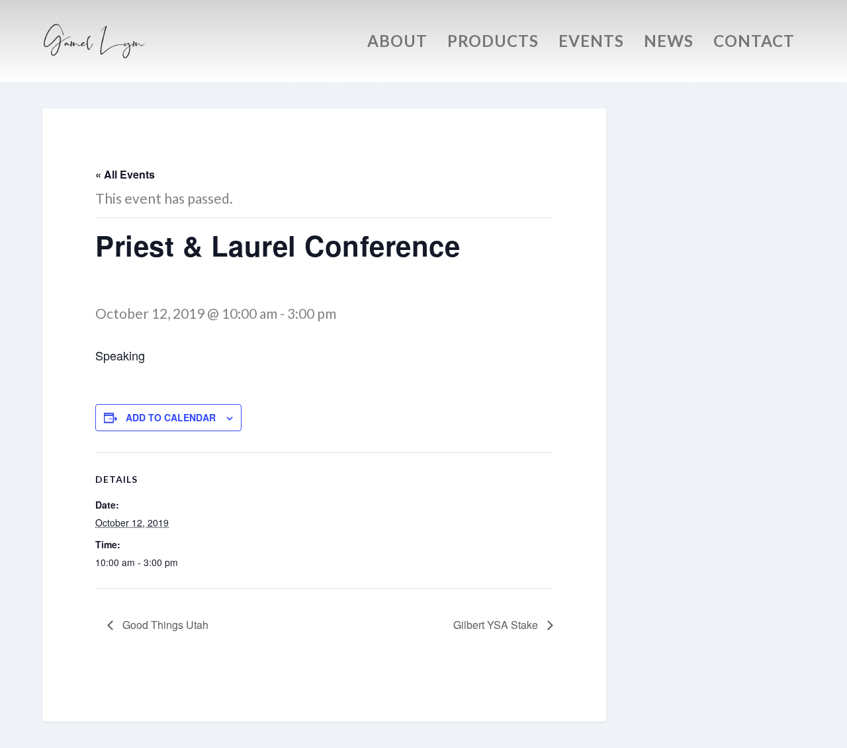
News (668, 43)
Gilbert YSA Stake (497, 624)
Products (493, 43)
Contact (754, 43)
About (397, 43)
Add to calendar (171, 417)
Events (591, 43)
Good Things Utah (164, 624)
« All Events (125, 174)
